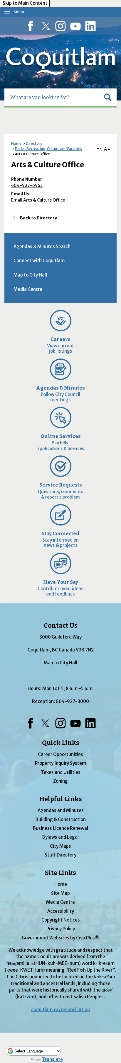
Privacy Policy (60, 928)
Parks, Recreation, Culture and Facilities (48, 148)
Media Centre (28, 289)
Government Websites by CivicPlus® (60, 938)
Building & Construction (61, 819)
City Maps (60, 846)
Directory (34, 143)
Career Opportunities (60, 754)
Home (16, 143)
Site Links (60, 873)
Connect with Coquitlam (39, 260)
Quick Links (60, 743)
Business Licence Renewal (60, 828)
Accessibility (60, 911)
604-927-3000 (72, 701)
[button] (108, 97)
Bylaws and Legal (60, 837)
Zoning (60, 781)
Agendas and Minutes (61, 810)
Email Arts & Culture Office (38, 200)
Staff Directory (60, 855)
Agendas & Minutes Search (42, 246)
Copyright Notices (60, 920)
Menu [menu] (19, 11)
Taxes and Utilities (60, 772)
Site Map (60, 893)
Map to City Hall (30, 275)
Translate (52, 1059)
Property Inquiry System (60, 763)
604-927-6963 (27, 185)
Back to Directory (38, 218)
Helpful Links (60, 799)
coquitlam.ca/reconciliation (60, 1009)
